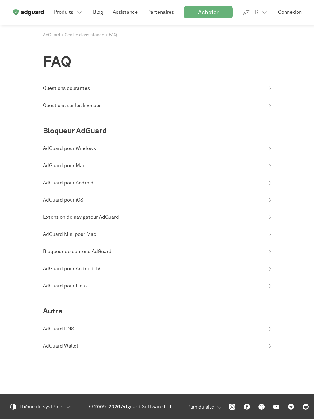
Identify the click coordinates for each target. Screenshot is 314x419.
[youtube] (276, 406)
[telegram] (291, 406)
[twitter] (261, 406)
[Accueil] (28, 12)
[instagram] (232, 406)
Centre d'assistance (84, 34)
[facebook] (247, 406)
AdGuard (51, 34)
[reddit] (305, 406)
